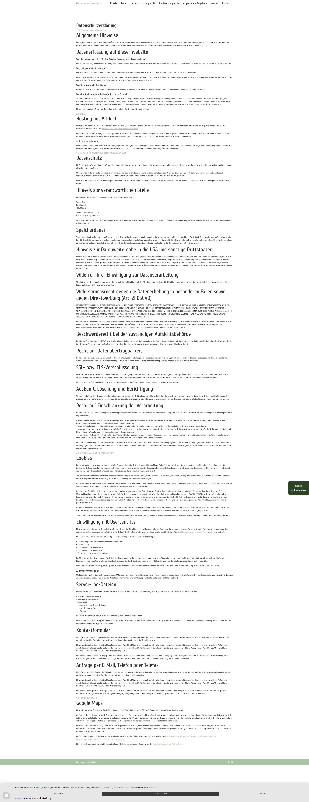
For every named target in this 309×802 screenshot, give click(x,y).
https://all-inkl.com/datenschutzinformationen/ (120, 129)
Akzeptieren (160, 793)
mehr (262, 793)
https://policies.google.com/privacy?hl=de (167, 744)
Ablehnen (58, 793)
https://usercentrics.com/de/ (192, 532)
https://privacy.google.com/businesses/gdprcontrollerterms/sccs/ (100, 739)
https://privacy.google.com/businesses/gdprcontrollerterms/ (191, 736)
